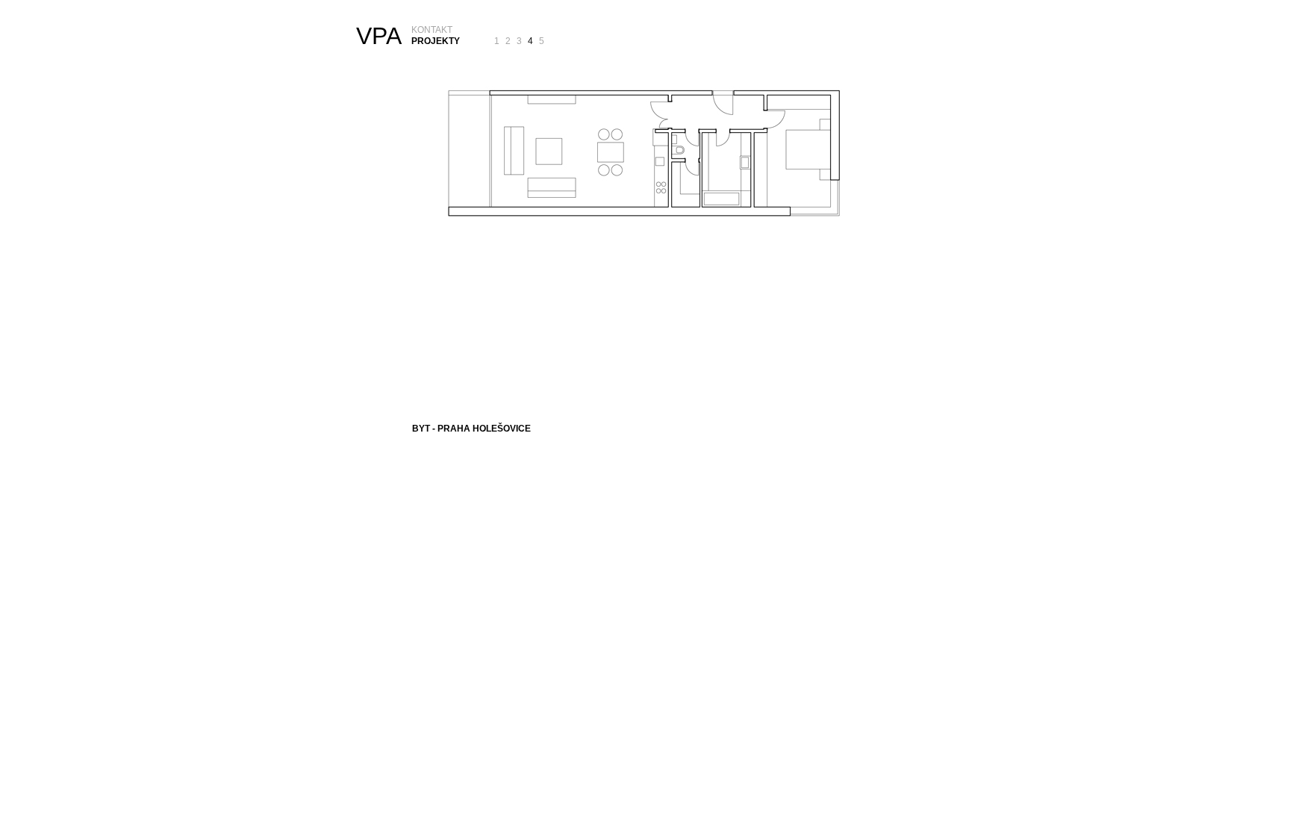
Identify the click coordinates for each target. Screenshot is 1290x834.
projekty (435, 41)
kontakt (431, 30)
